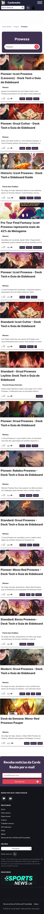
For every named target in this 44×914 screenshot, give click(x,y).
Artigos (16, 27)
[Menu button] (39, 4)
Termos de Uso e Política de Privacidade (15, 838)
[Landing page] (3, 2)
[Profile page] (33, 7)
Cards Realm (6, 27)
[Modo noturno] (28, 8)
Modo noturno (6, 854)
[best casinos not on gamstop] (18, 880)
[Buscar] (36, 47)
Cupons (4, 820)
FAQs (3, 830)
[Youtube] (10, 798)
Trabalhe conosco (7, 823)
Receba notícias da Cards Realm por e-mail (22, 764)
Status (3, 834)
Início (3, 809)
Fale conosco (6, 813)
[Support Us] (4, 798)
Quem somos (6, 816)
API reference (6, 827)
